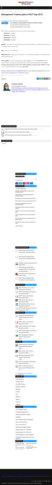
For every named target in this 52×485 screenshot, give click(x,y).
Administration (20, 379)
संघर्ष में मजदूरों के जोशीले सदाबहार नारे (31, 444)
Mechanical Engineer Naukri (23, 427)
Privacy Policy (15, 474)
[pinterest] (24, 183)
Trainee (18, 404)
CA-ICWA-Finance (20, 384)
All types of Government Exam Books (25, 373)
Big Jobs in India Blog (19, 91)
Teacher (18, 402)
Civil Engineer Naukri (21, 409)
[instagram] (27, 183)
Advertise (38, 474)
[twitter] (20, 183)
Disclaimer (10, 474)
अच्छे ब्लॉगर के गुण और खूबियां (19, 447)
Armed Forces (20, 381)
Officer (17, 399)
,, (15, 258)
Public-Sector (21, 75)
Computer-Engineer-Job (22, 412)
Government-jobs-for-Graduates (24, 419)
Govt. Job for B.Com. (21, 422)
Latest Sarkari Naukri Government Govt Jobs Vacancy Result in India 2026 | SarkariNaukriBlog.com (25, 483)
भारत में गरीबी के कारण (29, 445)
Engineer (5, 75)
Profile (41, 474)
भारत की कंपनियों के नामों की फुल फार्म (20, 445)
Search (29, 474)
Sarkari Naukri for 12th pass (23, 429)
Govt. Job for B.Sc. (21, 424)
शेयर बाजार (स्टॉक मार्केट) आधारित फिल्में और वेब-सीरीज (31, 448)
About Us (6, 474)
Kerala (9, 75)
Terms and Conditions (23, 474)
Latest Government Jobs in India (31, 88)
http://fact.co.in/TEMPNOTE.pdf (17, 71)
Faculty (18, 391)
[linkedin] (31, 183)
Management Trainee (14, 75)
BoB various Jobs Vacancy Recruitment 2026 (25, 198)
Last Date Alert (21, 374)
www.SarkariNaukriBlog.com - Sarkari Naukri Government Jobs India (14, 477)
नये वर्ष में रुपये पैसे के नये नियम (19, 443)
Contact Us (33, 474)
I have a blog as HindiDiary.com (36, 90)
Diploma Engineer (20, 386)
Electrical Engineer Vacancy (23, 414)
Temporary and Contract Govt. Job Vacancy (24, 438)
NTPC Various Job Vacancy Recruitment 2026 (25, 201)
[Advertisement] (26, 110)
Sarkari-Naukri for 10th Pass (23, 432)
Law (17, 394)
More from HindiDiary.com (20, 448)
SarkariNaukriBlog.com (17, 90)
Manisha (3, 17)
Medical (18, 397)
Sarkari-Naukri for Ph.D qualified (24, 434)
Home (2, 474)
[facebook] (16, 183)
